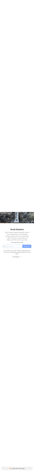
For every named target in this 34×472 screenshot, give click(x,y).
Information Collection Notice (18, 252)
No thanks (16, 257)
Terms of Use (25, 250)
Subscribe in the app (18, 468)
